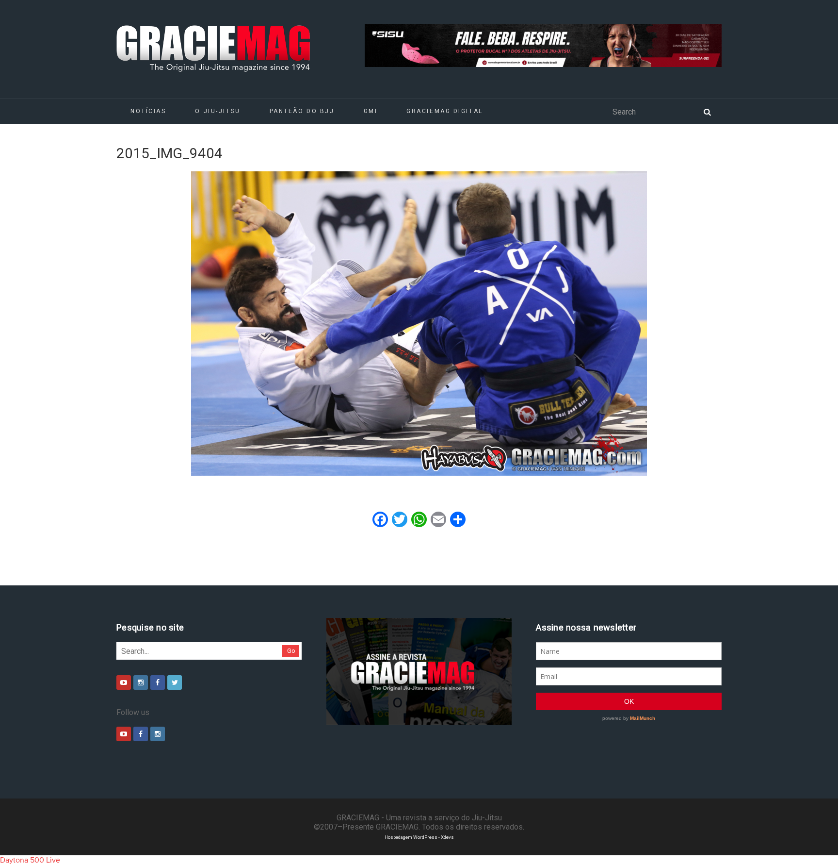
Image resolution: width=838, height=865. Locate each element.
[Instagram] (140, 682)
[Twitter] (174, 682)
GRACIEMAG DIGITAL (444, 111)
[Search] (707, 111)
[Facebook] (157, 682)
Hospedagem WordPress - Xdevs (419, 837)
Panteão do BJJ (302, 111)
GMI (371, 111)
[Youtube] (123, 682)
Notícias (148, 111)
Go (291, 650)
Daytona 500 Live (30, 860)
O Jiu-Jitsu (217, 111)
